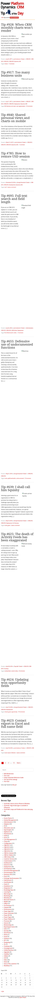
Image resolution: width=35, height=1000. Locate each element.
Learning (6, 892)
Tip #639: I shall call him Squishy (15, 488)
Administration (29, 328)
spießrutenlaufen (12, 478)
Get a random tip (14, 17)
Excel (5, 876)
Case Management (9, 839)
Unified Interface (9, 950)
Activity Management (10, 820)
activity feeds (8, 671)
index (15, 332)
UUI (5, 958)
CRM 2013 (29, 142)
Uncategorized (8, 948)
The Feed (6, 781)
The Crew (6, 775)
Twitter (22, 59)
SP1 (5, 940)
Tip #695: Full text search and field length (14, 199)
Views (5, 962)
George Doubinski (21, 182)
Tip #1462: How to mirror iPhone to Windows (17, 803)
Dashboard (7, 863)
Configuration (8, 843)
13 (14, 763)
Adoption (6, 824)
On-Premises (16, 523)
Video (5, 960)
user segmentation (20, 106)
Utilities (6, 956)
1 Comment (11, 63)
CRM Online (14, 330)
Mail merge (7, 894)
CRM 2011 (28, 59)
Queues (6, 923)
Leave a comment (12, 187)
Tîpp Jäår (16, 666)
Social (5, 936)
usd (6, 187)
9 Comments (29, 106)
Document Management (11, 870)
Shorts (5, 934)
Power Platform (8, 919)
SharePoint (7, 932)
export (9, 752)
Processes (7, 921)
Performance (7, 909)
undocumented (20, 478)
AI (4, 826)
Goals (5, 884)
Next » (19, 763)
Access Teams (8, 818)
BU (5, 106)
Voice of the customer (10, 963)
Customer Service (9, 859)
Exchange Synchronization (11, 878)
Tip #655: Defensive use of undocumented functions (17, 344)
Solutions (6, 938)
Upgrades (6, 952)
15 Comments (21, 711)
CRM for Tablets (8, 855)
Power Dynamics (12, 5)
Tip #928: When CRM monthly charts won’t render (17, 28)
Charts (6, 841)
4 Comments (22, 671)
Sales (5, 929)
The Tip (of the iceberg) (10, 779)
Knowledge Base (8, 890)
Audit (5, 835)
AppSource (7, 832)
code (6, 478)
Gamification (7, 882)
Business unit (10, 106)
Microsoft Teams (8, 899)
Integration (7, 888)
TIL (5, 944)
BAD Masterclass (9, 773)
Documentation (8, 872)
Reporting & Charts (9, 927)
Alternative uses (8, 828)
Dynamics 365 (17, 61)
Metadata (7, 898)
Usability (6, 954)
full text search (9, 332)
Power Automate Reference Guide (14, 777)
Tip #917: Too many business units (15, 74)
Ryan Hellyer (23, 997)
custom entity (14, 671)
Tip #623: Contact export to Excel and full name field (15, 724)
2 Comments (28, 478)
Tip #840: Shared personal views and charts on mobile (15, 118)
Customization (8, 861)
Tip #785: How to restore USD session (15, 154)
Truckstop (6, 668)
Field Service (7, 880)
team (14, 106)
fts (5, 332)
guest (9, 525)
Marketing (7, 896)
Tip (12, 13)
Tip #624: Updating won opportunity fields (14, 683)
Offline (6, 903)
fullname (13, 752)
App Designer (8, 830)
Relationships (8, 925)
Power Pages (7, 917)
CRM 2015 (6, 61)
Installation (7, 886)
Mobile (6, 901)
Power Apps (7, 911)
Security (6, 931)
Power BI (6, 915)
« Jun (2, 991)
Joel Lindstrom (17, 59)
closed (6, 711)
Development (12, 184)
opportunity (14, 711)
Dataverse (7, 865)
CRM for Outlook (8, 853)
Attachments (7, 833)
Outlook (6, 907)
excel (6, 752)
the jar (14, 785)
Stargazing (7, 942)
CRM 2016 (11, 61)
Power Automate (9, 913)
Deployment (17, 103)
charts (6, 63)
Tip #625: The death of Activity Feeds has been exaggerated (17, 537)
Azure (5, 837)
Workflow (6, 965)
